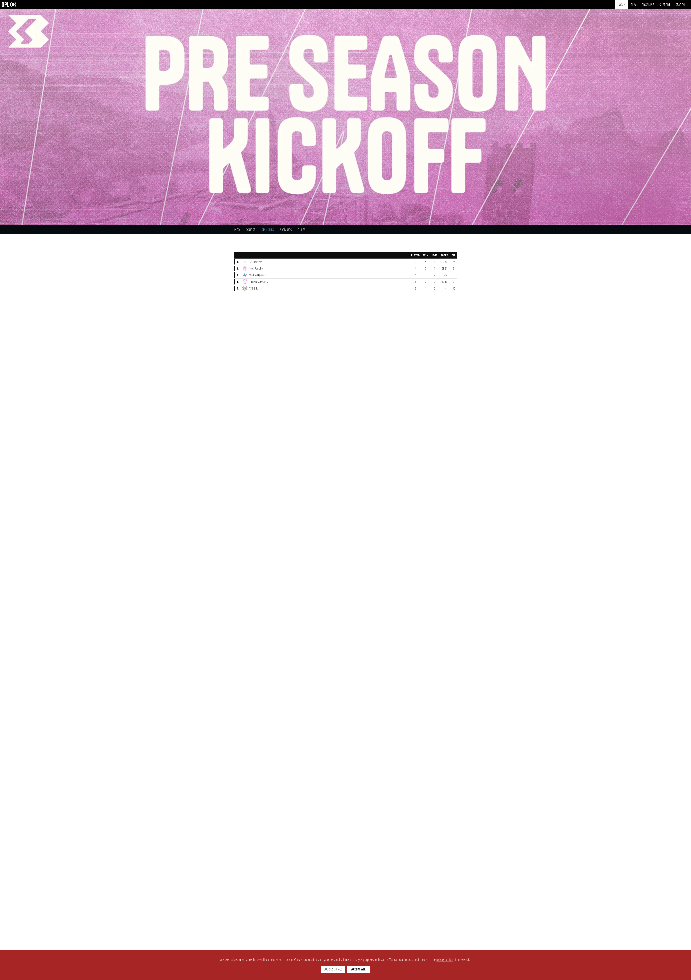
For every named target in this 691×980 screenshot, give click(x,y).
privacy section (444, 959)
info (237, 229)
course (250, 229)
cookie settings (333, 969)
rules (301, 229)
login (621, 4)
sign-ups (286, 229)
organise (648, 4)
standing (267, 229)
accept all (358, 969)
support (664, 4)
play (633, 4)
